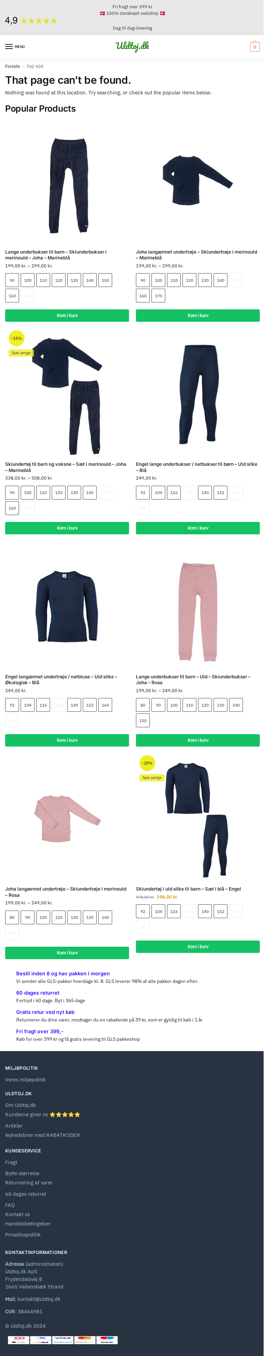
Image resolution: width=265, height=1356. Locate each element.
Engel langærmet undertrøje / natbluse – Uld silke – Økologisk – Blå (61, 680)
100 (27, 280)
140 (90, 280)
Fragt (11, 1162)
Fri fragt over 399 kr (132, 7)
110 (43, 280)
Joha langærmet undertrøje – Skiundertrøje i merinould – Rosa (65, 892)
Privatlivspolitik (23, 1234)
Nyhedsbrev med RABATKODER (42, 1135)
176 (143, 508)
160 (12, 295)
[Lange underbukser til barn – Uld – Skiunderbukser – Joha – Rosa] (198, 606)
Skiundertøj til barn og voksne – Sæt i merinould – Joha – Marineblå (65, 467)
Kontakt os (17, 1214)
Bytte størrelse (22, 1173)
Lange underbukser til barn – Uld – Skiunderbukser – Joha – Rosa (193, 680)
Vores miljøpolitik (25, 1079)
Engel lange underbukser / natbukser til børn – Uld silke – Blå (196, 467)
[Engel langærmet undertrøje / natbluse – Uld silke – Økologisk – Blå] (67, 606)
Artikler (14, 1125)
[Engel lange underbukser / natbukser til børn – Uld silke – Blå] (198, 394)
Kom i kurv (67, 315)
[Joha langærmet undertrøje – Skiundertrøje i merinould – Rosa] (67, 819)
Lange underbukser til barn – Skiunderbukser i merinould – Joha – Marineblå (56, 255)
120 (58, 280)
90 (12, 280)
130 (74, 280)
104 (158, 492)
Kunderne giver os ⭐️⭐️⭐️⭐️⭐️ (42, 1114)
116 (174, 492)
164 (236, 492)
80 (142, 705)
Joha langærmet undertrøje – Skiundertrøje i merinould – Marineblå (196, 255)
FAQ (10, 1205)
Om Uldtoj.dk (20, 1105)
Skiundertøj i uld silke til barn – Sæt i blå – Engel (188, 889)
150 (105, 280)
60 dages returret (25, 1194)
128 (189, 492)
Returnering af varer (29, 1182)
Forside (12, 66)
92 (142, 492)
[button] (254, 47)
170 (27, 295)
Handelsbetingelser (28, 1223)
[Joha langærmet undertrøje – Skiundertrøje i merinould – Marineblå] (198, 182)
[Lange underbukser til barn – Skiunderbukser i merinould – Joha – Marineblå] (67, 182)
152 (220, 492)
